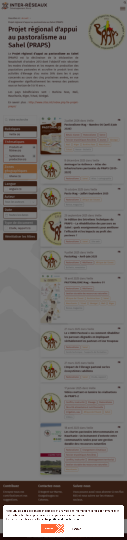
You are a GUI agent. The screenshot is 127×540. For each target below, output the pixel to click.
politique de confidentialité (66, 519)
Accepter (49, 528)
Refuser (76, 528)
